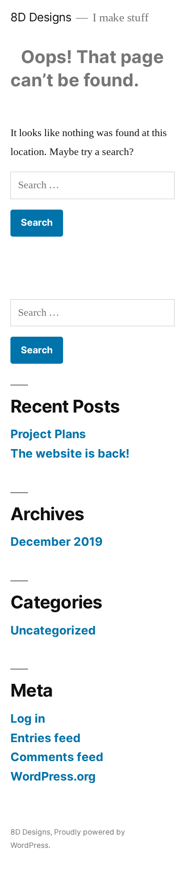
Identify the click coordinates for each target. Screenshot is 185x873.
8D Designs (40, 17)
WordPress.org (53, 776)
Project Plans (48, 434)
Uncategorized (53, 630)
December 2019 (56, 541)
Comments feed (56, 757)
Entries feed (45, 738)
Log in (27, 718)
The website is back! (70, 453)
